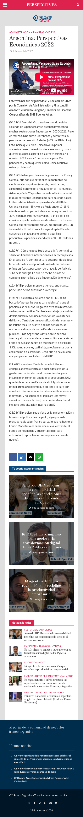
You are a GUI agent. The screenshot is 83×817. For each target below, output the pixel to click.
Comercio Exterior (44, 692)
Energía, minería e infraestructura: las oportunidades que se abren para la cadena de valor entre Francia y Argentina (48, 683)
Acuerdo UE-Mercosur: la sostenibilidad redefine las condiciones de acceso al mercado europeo (41, 494)
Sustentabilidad (33, 629)
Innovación (45, 646)
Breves (28, 692)
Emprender (30, 646)
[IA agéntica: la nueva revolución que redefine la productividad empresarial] (16, 666)
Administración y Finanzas (26, 32)
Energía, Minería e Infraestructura (44, 676)
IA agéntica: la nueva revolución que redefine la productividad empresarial (41, 587)
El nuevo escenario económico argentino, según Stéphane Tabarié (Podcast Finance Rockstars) (48, 699)
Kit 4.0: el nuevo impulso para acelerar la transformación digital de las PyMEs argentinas (41, 541)
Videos (50, 32)
